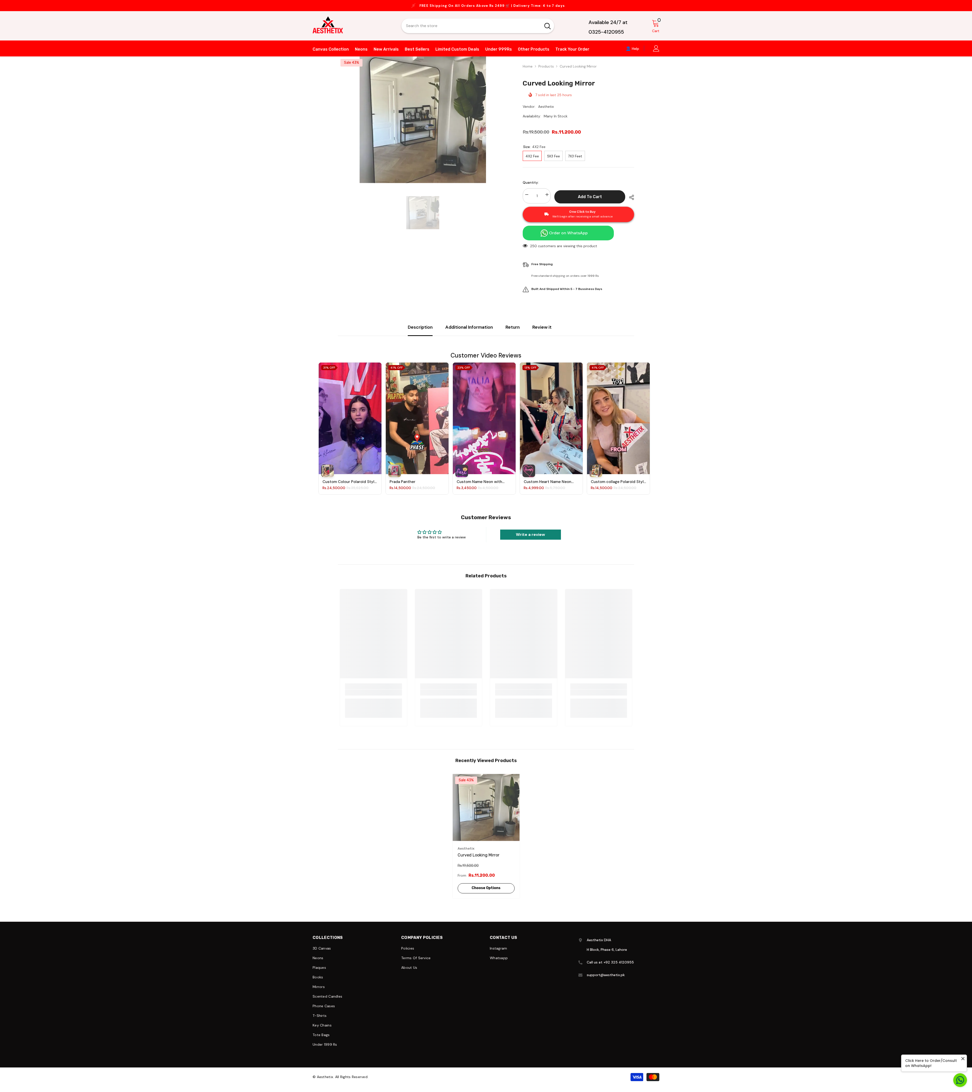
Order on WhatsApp (568, 238)
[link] (373, 698)
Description (420, 332)
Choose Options (486, 893)
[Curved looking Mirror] (486, 812)
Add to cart (590, 201)
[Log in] (656, 53)
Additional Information (469, 332)
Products (546, 71)
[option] (486, 8)
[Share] (629, 202)
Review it (542, 332)
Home (528, 71)
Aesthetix (546, 111)
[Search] (477, 31)
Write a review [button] (530, 539)
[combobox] (471, 31)
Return (512, 332)
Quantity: (531, 187)
